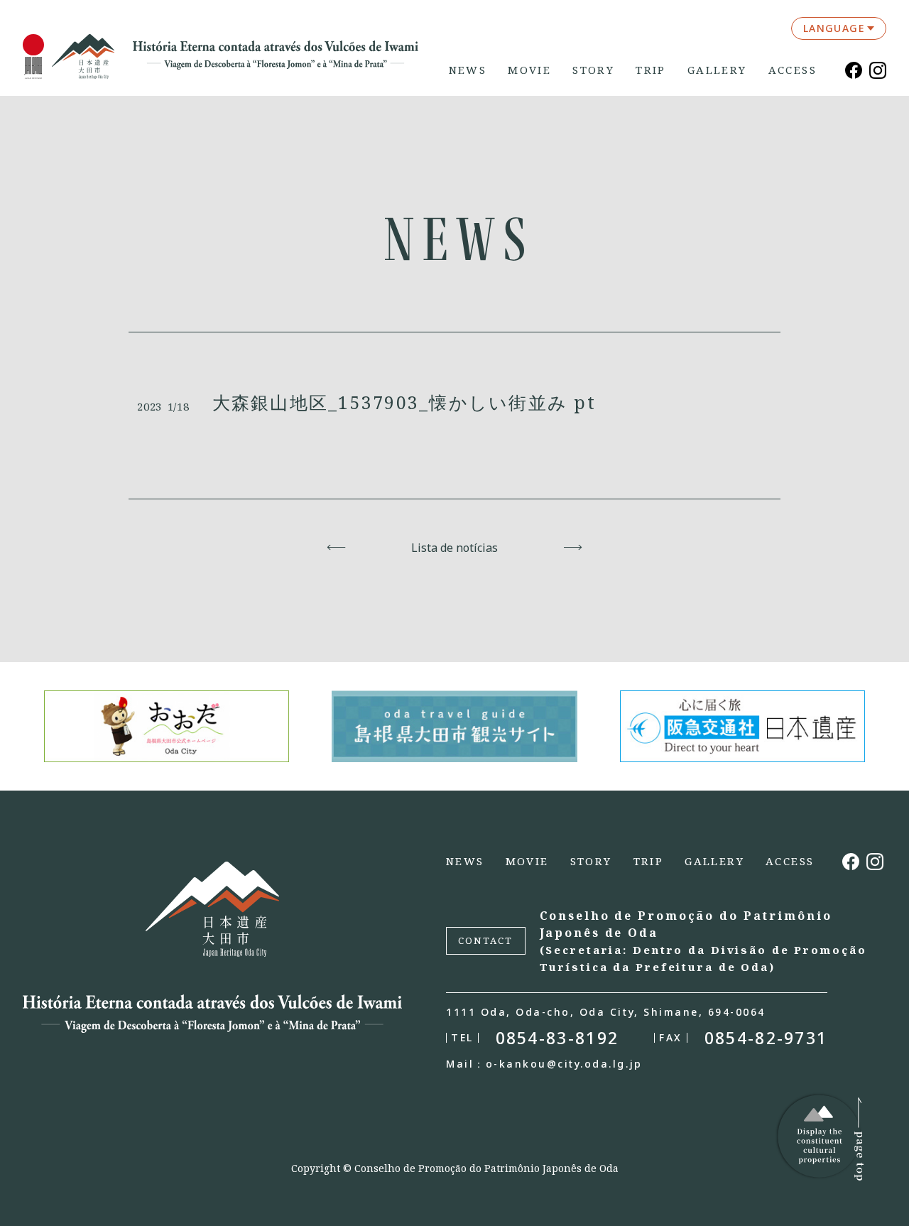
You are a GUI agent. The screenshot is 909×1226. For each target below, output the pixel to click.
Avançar (572, 547)
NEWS (468, 70)
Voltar (336, 547)
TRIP (651, 70)
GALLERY (717, 70)
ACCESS (792, 70)
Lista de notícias (454, 547)
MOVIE (529, 70)
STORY (593, 70)
